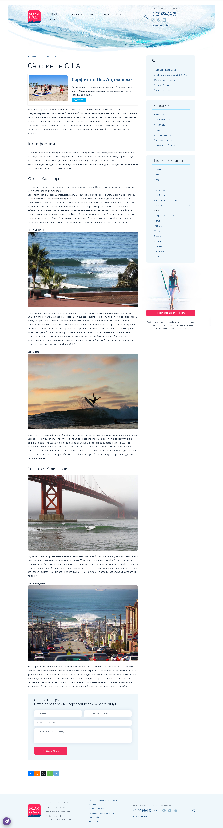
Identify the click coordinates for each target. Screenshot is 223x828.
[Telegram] (158, 20)
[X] (43, 773)
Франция (158, 226)
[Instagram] (164, 20)
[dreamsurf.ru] (34, 16)
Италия (157, 241)
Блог (91, 14)
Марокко (158, 180)
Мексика (158, 231)
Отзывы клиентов (97, 804)
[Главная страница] (46, 14)
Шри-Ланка (159, 195)
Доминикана (160, 236)
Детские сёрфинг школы (165, 200)
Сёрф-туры (57, 14)
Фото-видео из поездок (165, 80)
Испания (158, 174)
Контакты (53, 19)
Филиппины (159, 205)
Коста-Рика (159, 251)
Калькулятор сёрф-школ (165, 145)
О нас (118, 14)
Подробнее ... (78, 99)
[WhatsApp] (153, 20)
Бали (156, 185)
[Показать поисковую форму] (146, 17)
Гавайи (157, 256)
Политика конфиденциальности (103, 800)
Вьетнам (158, 246)
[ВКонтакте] (31, 773)
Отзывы (104, 14)
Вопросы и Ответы (162, 114)
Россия (157, 169)
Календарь (76, 14)
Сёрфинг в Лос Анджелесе (102, 79)
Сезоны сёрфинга (162, 85)
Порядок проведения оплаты (102, 813)
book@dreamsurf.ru (160, 25)
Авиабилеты (159, 124)
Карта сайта (94, 817)
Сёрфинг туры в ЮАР (164, 215)
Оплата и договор (162, 135)
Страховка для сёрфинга (166, 140)
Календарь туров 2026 (165, 69)
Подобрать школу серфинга (171, 313)
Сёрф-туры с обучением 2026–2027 (171, 75)
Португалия (159, 190)
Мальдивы (159, 220)
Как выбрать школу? (163, 119)
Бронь (157, 130)
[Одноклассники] (37, 773)
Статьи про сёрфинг (163, 90)
